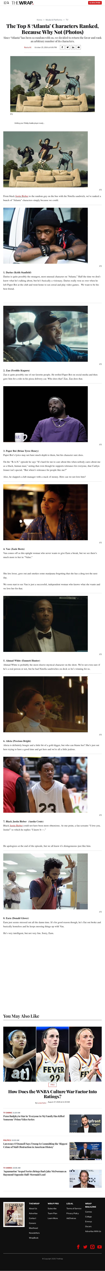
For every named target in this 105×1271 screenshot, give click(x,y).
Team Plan (52, 1213)
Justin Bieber (21, 196)
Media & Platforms (54, 20)
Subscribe (95, 2)
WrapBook (33, 1238)
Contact (32, 1218)
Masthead (33, 1228)
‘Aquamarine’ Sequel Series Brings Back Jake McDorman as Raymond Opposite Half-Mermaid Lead (34, 1173)
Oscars (88, 1226)
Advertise (33, 1213)
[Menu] (6, 2)
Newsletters (34, 1233)
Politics (7, 1140)
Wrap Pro (53, 1203)
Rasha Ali (27, 47)
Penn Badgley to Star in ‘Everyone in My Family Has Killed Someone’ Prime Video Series (34, 1118)
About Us (33, 1208)
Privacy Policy (72, 1213)
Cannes (88, 1212)
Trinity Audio (29, 123)
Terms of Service (73, 1208)
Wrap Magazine (90, 1205)
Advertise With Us (93, 1231)
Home (39, 20)
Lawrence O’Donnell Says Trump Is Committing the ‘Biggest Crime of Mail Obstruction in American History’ (35, 1145)
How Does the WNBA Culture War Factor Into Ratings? (52, 1094)
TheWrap (34, 1203)
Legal (69, 1203)
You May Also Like (21, 1016)
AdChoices (71, 1218)
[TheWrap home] (22, 2)
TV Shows (7, 1113)
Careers (32, 1223)
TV (67, 20)
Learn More (53, 1218)
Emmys (88, 1221)
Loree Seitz (41, 1103)
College (88, 1216)
